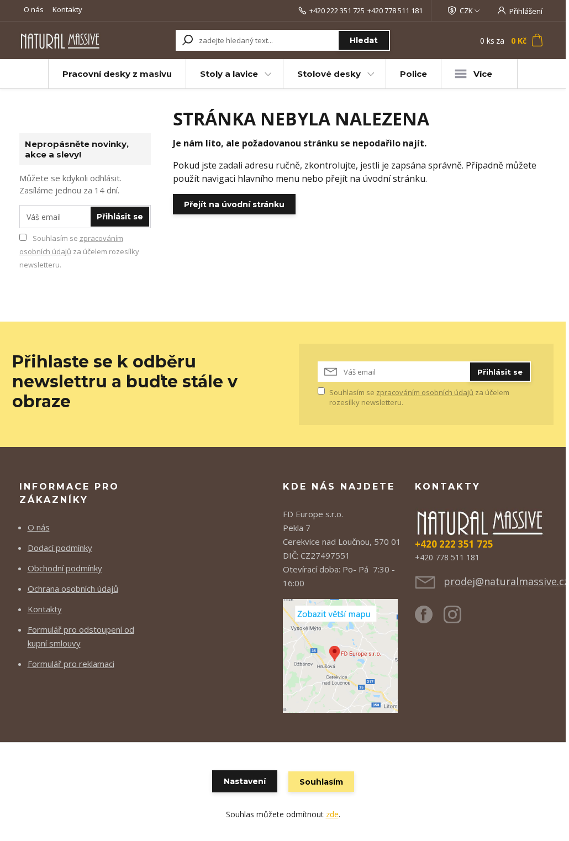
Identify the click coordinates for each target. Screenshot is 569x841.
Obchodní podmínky (65, 568)
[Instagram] (458, 618)
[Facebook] (429, 618)
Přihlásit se (120, 217)
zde (332, 814)
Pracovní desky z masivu (117, 74)
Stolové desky (329, 74)
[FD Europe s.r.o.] (340, 654)
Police (413, 74)
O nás (34, 9)
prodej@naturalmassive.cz (506, 581)
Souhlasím (321, 782)
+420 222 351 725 (337, 10)
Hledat (364, 40)
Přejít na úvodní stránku (234, 204)
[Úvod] (60, 40)
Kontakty (67, 9)
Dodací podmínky (60, 547)
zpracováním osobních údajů (424, 392)
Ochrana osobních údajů (73, 588)
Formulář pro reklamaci (71, 663)
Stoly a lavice (229, 74)
